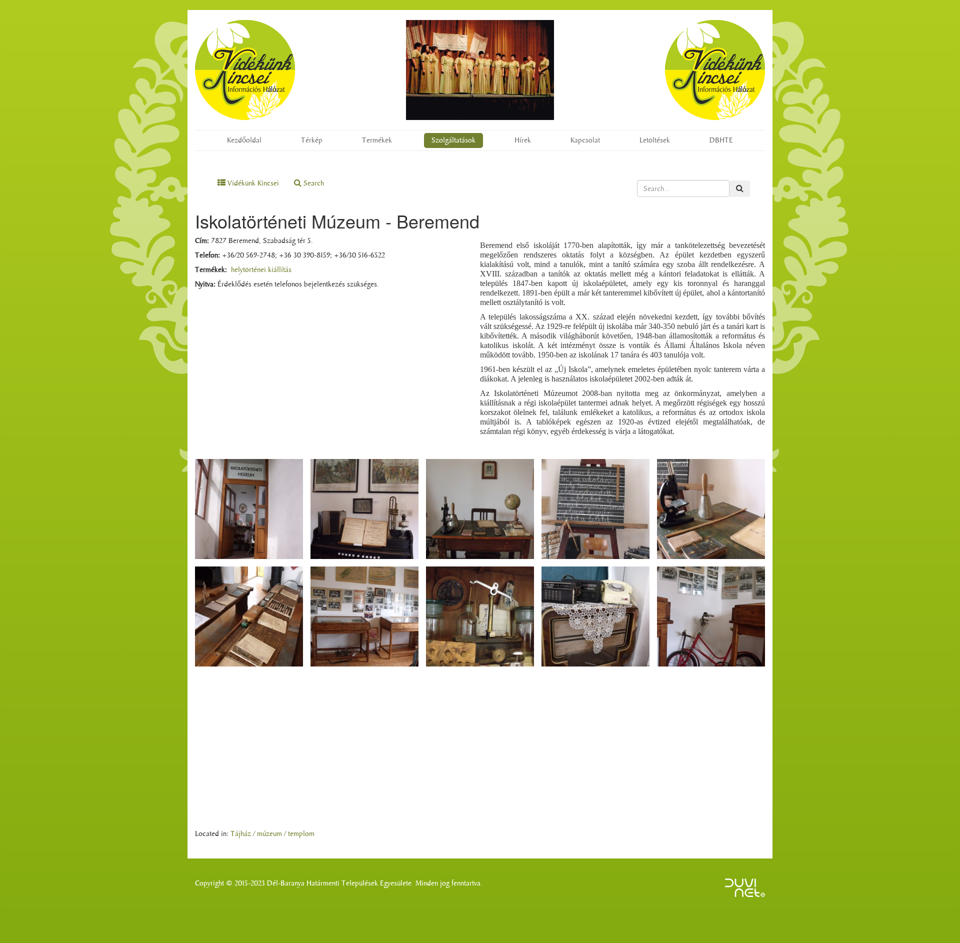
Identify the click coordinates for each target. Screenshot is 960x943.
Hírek (522, 140)
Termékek (377, 140)
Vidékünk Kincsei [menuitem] (252, 183)
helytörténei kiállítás (261, 269)
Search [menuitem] (313, 183)
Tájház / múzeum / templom (272, 833)
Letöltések (655, 140)
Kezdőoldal (244, 140)
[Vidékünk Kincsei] (245, 70)
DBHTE (721, 140)
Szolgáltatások (454, 140)
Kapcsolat (585, 140)
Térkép (311, 140)
